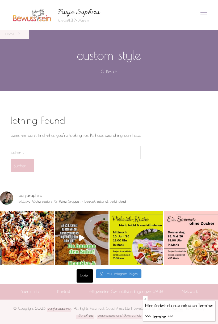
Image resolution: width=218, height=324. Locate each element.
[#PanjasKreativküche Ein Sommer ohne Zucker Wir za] (191, 238)
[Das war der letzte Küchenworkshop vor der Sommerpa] (27, 238)
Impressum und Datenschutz (119, 315)
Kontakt (63, 291)
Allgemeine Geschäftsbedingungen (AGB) (126, 291)
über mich (29, 291)
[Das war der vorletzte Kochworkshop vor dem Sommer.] (81, 238)
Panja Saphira (78, 12)
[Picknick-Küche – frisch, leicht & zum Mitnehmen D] (136, 238)
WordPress (85, 315)
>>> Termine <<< (159, 316)
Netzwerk (190, 291)
